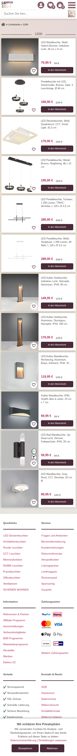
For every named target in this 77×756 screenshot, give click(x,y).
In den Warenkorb (57, 70)
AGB (44, 686)
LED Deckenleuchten (15, 535)
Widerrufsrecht (50, 704)
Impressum (48, 692)
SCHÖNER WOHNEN (16, 589)
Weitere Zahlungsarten (54, 652)
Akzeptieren (25, 748)
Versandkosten (50, 559)
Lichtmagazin (49, 571)
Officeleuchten (11, 577)
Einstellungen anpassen (52, 740)
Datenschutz (48, 698)
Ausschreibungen (13, 626)
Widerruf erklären (51, 716)
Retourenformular (51, 553)
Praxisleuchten (12, 571)
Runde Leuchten (13, 547)
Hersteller (9, 650)
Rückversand (49, 577)
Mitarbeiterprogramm (15, 644)
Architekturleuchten (14, 541)
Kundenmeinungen (52, 547)
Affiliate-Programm (14, 620)
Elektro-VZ (9, 662)
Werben (8, 656)
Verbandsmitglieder (14, 632)
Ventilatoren (10, 583)
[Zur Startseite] (3, 25)
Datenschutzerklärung (23, 740)
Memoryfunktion (12, 559)
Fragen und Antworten (54, 535)
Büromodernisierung (53, 541)
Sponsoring (48, 583)
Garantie (46, 589)
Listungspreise (49, 565)
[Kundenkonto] (41, 5)
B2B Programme (13, 638)
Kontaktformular (50, 710)
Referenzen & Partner (16, 614)
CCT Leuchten (11, 553)
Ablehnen (52, 748)
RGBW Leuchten (13, 565)
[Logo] (7, 5)
